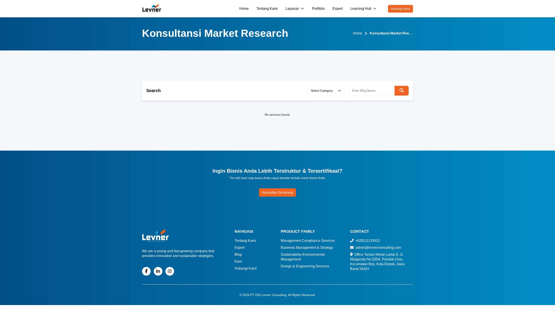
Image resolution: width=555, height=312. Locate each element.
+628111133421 (367, 240)
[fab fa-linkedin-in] (158, 271)
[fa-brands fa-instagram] (169, 271)
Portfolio (318, 8)
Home (244, 8)
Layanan (293, 8)
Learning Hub (361, 8)
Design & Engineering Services (305, 266)
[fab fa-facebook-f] (146, 271)
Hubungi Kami (400, 8)
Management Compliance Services (308, 240)
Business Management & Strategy (307, 247)
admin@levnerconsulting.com (377, 247)
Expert (338, 8)
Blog (238, 254)
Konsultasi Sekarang (277, 192)
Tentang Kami (267, 8)
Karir (238, 261)
